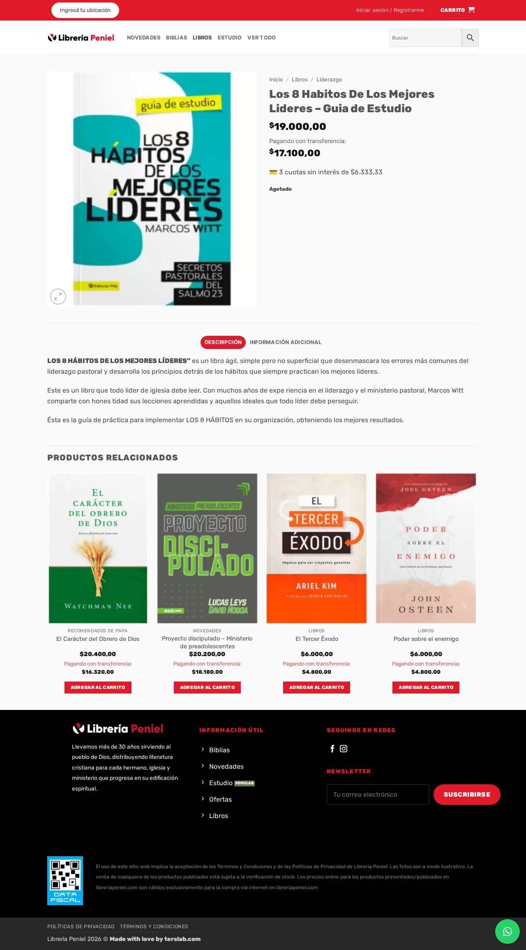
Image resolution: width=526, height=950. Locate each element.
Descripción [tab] (223, 342)
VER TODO (261, 38)
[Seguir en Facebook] (332, 749)
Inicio (276, 79)
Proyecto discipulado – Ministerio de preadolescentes (207, 642)
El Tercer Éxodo (316, 639)
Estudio (230, 38)
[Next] (476, 590)
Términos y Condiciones (154, 926)
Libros (202, 38)
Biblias (176, 38)
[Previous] (48, 590)
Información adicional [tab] (285, 342)
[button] (390, 10)
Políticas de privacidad (81, 926)
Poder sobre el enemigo (426, 639)
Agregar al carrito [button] (98, 687)
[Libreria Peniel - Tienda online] (81, 37)
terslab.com (182, 939)
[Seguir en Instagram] (343, 749)
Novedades (143, 38)
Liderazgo (329, 79)
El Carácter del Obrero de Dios (97, 639)
